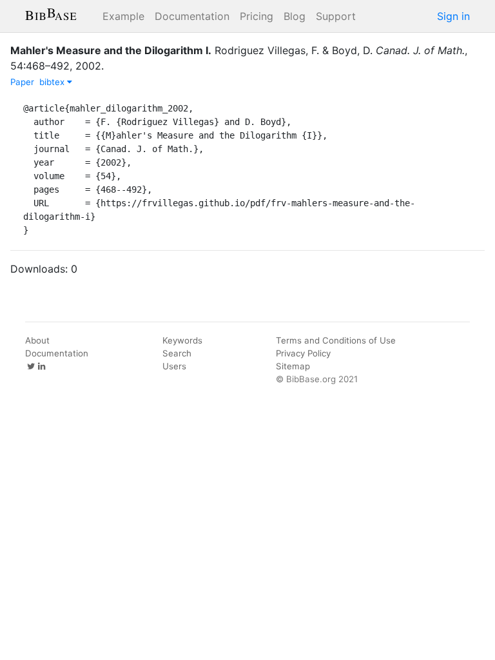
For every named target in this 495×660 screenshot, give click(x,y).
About (37, 340)
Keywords (182, 340)
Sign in (453, 16)
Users (174, 366)
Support (336, 16)
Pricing (256, 16)
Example (123, 16)
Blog (295, 16)
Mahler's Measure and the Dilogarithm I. (110, 50)
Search (176, 353)
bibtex (53, 82)
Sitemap (293, 366)
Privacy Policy (303, 353)
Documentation (192, 16)
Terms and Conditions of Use (336, 340)
